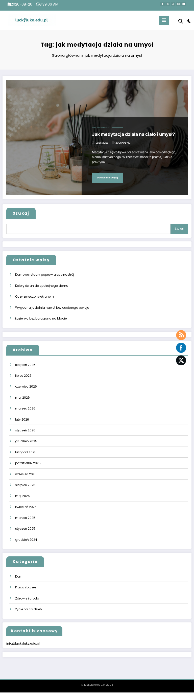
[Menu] (164, 20)
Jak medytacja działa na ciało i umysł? (133, 134)
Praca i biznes (25, 587)
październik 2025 (28, 463)
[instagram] (178, 4)
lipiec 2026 (23, 375)
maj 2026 (22, 397)
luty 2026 (22, 419)
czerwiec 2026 (26, 386)
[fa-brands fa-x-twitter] (167, 4)
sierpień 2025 (25, 485)
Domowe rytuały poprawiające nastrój (44, 274)
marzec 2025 (25, 518)
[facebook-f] (162, 4)
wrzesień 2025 (26, 474)
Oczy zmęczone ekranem (34, 296)
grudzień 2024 (26, 539)
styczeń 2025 (25, 528)
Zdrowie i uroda (100, 127)
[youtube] (183, 4)
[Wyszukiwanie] (181, 21)
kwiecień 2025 (26, 507)
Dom (18, 576)
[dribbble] (173, 4)
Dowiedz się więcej (107, 177)
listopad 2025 (25, 452)
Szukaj (21, 213)
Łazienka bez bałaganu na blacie (41, 318)
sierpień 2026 (25, 365)
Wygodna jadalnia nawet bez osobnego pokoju (52, 307)
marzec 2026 (25, 408)
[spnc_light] (188, 20)
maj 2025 (22, 496)
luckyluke (101, 142)
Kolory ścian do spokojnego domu (41, 285)
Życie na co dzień (28, 609)
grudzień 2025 (26, 441)
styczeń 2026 (25, 430)
